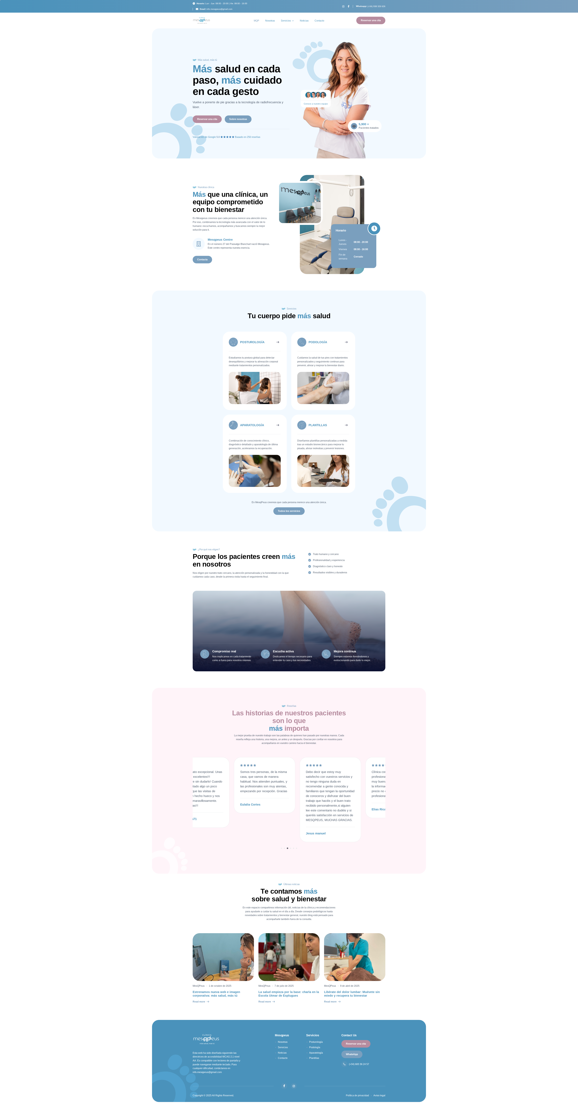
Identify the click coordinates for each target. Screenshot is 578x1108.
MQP (256, 20)
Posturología (316, 1042)
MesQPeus (199, 986)
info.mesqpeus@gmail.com (207, 1072)
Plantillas (314, 1058)
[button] (281, 848)
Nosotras (270, 20)
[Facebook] (348, 6)
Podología (314, 1047)
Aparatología (316, 1052)
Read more (199, 1001)
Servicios (286, 20)
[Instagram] (343, 6)
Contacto (319, 20)
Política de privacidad (357, 1095)
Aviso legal (379, 1095)
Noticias (304, 20)
